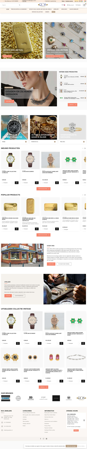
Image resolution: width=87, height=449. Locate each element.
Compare (6, 182)
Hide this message (71, 446)
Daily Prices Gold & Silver (50, 414)
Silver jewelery (74, 9)
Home (7, 9)
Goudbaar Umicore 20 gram (71, 218)
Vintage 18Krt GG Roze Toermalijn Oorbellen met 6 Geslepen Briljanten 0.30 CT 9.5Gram (54, 371)
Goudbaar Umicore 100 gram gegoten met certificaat (28, 219)
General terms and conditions (51, 421)
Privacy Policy (47, 425)
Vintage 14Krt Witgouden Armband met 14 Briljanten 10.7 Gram (75, 370)
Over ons (51, 263)
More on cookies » (81, 446)
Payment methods (48, 427)
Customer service (69, 1)
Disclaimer (47, 423)
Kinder (47, 11)
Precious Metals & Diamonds (19, 9)
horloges (64, 9)
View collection (42, 188)
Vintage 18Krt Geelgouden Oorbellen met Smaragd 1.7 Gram (71, 172)
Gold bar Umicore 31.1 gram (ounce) (50, 219)
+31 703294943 (7, 422)
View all (72, 104)
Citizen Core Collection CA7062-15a (9, 172)
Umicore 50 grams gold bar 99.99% (10, 219)
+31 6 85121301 (7, 426)
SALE (53, 11)
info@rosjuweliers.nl (8, 430)
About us (46, 419)
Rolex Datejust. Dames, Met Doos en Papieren (50, 172)
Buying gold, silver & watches (51, 412)
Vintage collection (37, 11)
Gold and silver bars (49, 417)
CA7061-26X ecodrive (28, 171)
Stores (63, 1)
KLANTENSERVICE (19, 295)
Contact (46, 432)
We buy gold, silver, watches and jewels (40, 9)
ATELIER (8, 295)
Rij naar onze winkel (64, 263)
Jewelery (56, 9)
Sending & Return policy (50, 430)
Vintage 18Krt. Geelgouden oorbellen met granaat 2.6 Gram (10, 370)
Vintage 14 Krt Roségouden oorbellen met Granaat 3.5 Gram (32, 370)
